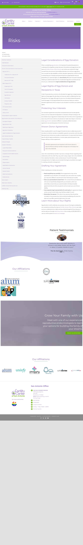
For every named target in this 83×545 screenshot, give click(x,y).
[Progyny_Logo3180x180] (35, 366)
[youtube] (48, 418)
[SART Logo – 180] (48, 366)
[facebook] (41, 418)
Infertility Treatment (6, 59)
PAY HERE (6, 2)
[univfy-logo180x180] (21, 366)
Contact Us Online (37, 404)
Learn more (49, 6)
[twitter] (43, 418)
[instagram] (45, 418)
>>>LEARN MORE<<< (51, 12)
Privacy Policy (39, 416)
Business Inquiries (37, 409)
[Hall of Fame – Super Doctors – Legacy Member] (21, 193)
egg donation (54, 65)
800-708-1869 (36, 400)
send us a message (60, 213)
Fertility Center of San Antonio (53, 69)
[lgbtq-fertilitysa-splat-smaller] (14, 402)
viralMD (57, 416)
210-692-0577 (17, 2)
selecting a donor (59, 211)
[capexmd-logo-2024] (76, 366)
